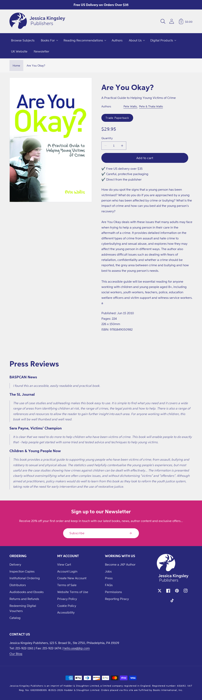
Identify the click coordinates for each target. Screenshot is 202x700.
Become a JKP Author (120, 564)
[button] (163, 21)
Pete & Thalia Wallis (151, 106)
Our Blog (15, 653)
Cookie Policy (66, 605)
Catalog (15, 617)
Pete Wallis (130, 106)
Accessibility (66, 612)
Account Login (67, 571)
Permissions (113, 592)
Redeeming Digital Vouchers (22, 608)
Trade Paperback (117, 117)
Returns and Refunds (24, 599)
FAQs (109, 585)
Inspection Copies (22, 571)
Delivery (15, 564)
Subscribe (77, 533)
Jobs (108, 571)
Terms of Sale (67, 585)
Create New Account (71, 578)
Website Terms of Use (72, 592)
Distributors (17, 585)
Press (109, 578)
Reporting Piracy (117, 599)
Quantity (107, 138)
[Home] (37, 21)
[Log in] (171, 21)
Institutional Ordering (24, 578)
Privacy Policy (67, 599)
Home (16, 65)
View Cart (64, 564)
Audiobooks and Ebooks (26, 592)
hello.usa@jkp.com (76, 648)
